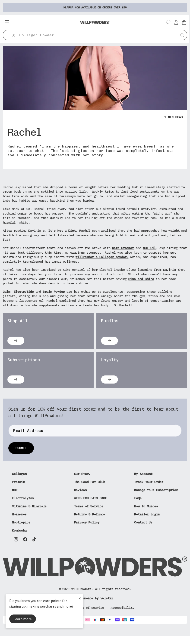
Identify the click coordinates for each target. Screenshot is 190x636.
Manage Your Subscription (156, 490)
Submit (21, 448)
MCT (15, 490)
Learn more (22, 619)
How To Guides (146, 506)
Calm (6, 292)
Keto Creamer (123, 248)
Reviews (80, 490)
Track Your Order (148, 482)
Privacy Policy (87, 522)
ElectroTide (24, 292)
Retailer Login (147, 514)
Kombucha (19, 530)
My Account (143, 474)
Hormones (19, 514)
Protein (18, 482)
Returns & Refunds (89, 514)
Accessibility (122, 608)
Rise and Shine (141, 279)
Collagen (19, 474)
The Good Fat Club (89, 482)
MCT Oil (149, 248)
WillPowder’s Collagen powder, (102, 257)
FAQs (137, 498)
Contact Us (143, 522)
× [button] (80, 598)
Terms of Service (88, 506)
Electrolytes (23, 498)
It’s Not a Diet (62, 231)
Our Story (82, 474)
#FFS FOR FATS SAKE (90, 498)
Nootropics (21, 522)
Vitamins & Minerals (29, 506)
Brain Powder (53, 292)
